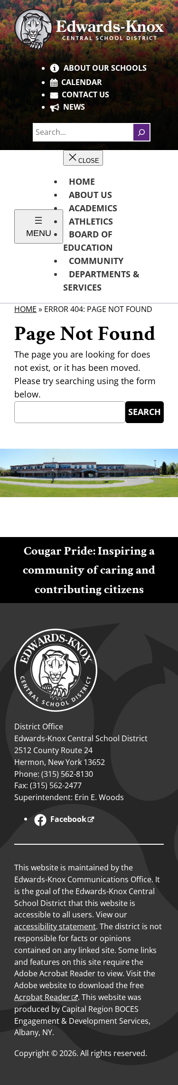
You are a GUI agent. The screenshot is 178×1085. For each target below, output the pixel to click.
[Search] (141, 132)
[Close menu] (83, 158)
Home (25, 309)
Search (144, 411)
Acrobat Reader (42, 997)
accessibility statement (55, 926)
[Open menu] (38, 226)
